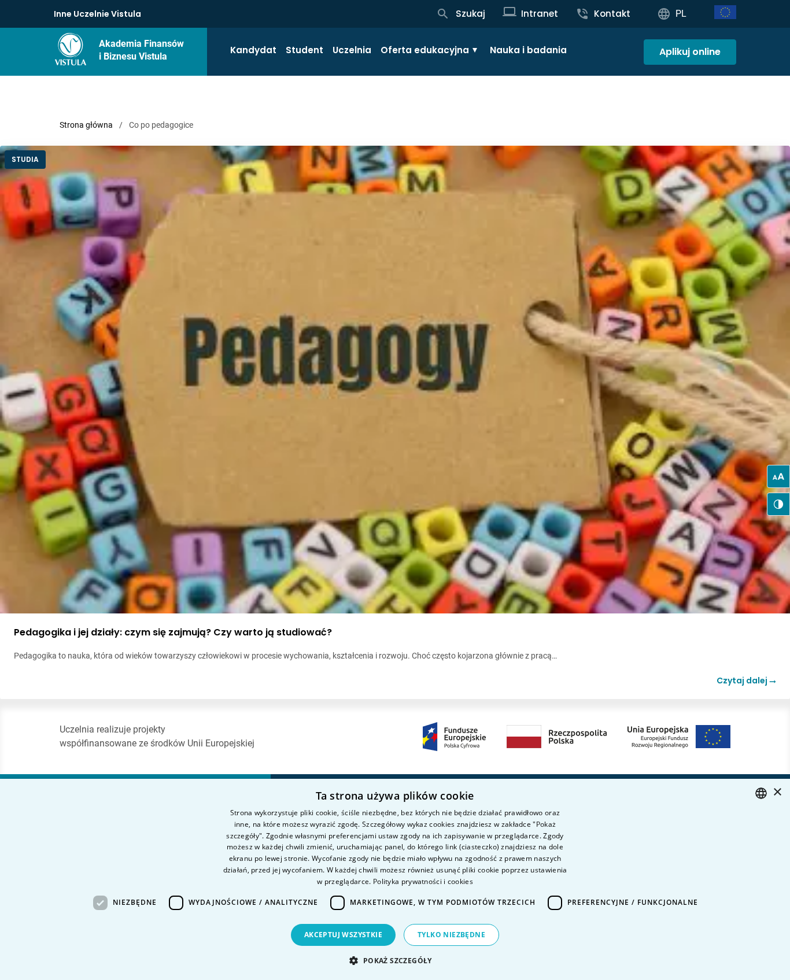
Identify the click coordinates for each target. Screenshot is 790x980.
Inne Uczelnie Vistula (97, 14)
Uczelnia (352, 50)
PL (680, 13)
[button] (394, 960)
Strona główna (86, 125)
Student (304, 50)
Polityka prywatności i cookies (423, 881)
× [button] (777, 792)
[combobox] (761, 793)
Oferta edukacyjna (425, 50)
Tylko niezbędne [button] (451, 935)
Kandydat (253, 50)
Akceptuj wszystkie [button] (343, 935)
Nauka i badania (528, 50)
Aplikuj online (690, 51)
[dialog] (395, 879)
